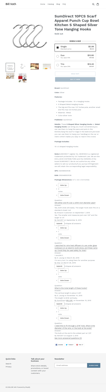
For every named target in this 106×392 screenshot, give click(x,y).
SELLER (69, 300)
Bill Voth (14, 387)
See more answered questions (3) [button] (68, 338)
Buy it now (75, 79)
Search (8, 364)
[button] (75, 47)
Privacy (8, 367)
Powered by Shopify (23, 387)
